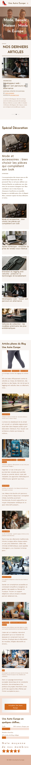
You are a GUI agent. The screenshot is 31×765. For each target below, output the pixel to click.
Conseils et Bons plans (9, 459)
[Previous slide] (4, 85)
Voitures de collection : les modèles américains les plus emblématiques (14, 326)
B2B (3, 670)
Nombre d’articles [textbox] (7, 732)
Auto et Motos (6, 577)
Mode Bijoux (15, 370)
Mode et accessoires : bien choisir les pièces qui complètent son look (13, 221)
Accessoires (6, 414)
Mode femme (24, 370)
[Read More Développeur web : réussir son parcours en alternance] (15, 68)
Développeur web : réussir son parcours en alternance (14, 85)
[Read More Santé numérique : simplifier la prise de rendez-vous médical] (14, 238)
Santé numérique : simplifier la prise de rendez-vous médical (15, 247)
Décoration (5, 485)
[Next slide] (26, 85)
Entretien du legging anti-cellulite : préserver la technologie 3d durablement (14, 274)
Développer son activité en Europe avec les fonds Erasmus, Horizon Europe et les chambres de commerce (15, 674)
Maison (4, 624)
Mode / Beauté (6, 370)
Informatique (7, 80)
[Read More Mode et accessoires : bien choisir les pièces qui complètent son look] (14, 211)
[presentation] (15, 359)
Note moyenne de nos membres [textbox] (15, 745)
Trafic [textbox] (4, 726)
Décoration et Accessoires (18, 622)
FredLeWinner (9, 93)
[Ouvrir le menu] (27, 3)
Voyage (4, 462)
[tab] (12, 114)
